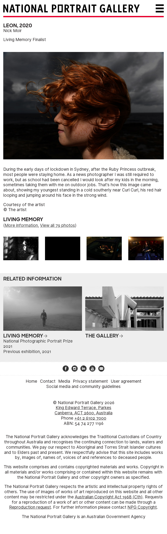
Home (31, 381)
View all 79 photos (57, 225)
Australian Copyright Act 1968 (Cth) (109, 497)
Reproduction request (30, 507)
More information (21, 225)
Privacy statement (90, 381)
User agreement (126, 381)
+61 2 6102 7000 (90, 418)
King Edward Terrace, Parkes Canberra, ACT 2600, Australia (83, 410)
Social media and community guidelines (83, 386)
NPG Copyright (142, 507)
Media (64, 381)
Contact (47, 381)
